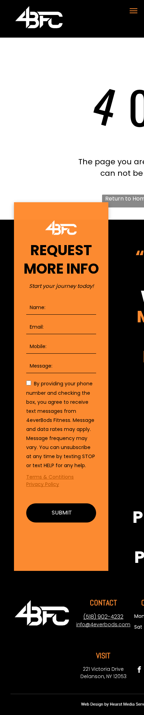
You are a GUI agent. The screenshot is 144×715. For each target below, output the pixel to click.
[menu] (134, 11)
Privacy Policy (42, 484)
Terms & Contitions (50, 476)
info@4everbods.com (103, 624)
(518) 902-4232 (103, 617)
